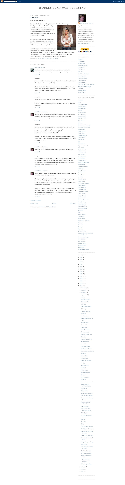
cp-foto (82, 297)
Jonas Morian (81, 173)
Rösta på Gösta (84, 322)
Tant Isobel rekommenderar (87, 382)
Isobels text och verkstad (62, 7)
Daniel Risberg (81, 131)
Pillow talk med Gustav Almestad (86, 84)
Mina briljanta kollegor (87, 393)
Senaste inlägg (34, 203)
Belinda (51, 41)
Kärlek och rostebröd (86, 360)
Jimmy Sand (81, 168)
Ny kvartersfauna (85, 377)
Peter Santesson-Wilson (84, 220)
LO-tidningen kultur (83, 191)
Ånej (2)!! (83, 421)
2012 (81, 269)
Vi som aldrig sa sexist (83, 249)
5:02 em (37, 74)
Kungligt (83, 363)
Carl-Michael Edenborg (84, 125)
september (84, 295)
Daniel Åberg (81, 133)
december (83, 288)
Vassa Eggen (81, 247)
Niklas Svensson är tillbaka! (85, 403)
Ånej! (82, 424)
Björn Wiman (81, 121)
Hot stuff (83, 375)
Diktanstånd (84, 327)
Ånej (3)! (83, 419)
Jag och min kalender (86, 453)
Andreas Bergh (81, 108)
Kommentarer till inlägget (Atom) (47, 207)
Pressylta (80, 229)
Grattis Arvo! (84, 391)
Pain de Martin (81, 82)
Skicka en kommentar (35, 200)
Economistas (81, 139)
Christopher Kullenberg (84, 127)
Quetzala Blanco (82, 231)
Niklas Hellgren (82, 214)
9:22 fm (37, 166)
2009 (81, 276)
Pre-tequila (80, 225)
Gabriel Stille (81, 148)
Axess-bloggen (81, 114)
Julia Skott (80, 177)
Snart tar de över (85, 365)
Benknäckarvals (82, 116)
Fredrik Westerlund (82, 65)
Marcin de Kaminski (83, 200)
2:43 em (37, 143)
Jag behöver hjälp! (85, 299)
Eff (79, 141)
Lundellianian (84, 316)
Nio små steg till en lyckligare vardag (86, 409)
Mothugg (80, 210)
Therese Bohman (82, 90)
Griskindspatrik (82, 152)
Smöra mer (83, 304)
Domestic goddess (85, 329)
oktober (83, 292)
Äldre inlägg (73, 203)
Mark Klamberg (82, 202)
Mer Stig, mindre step (86, 334)
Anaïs (79, 102)
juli (82, 469)
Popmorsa (80, 223)
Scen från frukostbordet (87, 395)
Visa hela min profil (84, 43)
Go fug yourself (82, 150)
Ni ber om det (84, 358)
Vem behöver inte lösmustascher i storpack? (85, 459)
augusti (83, 467)
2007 (81, 281)
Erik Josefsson (81, 143)
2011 (81, 271)
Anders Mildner (82, 106)
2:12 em (37, 107)
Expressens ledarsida (83, 146)
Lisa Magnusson (82, 76)
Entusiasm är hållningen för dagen (87, 432)
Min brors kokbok (82, 208)
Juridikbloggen (82, 179)
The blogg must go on (86, 339)
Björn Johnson (81, 119)
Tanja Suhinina (82, 239)
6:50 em (37, 93)
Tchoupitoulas (81, 241)
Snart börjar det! (85, 301)
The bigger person (85, 346)
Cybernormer (81, 61)
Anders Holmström (82, 104)
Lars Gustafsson (82, 185)
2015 (81, 262)
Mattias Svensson (82, 206)
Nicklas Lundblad (82, 78)
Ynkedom (83, 353)
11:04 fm (37, 196)
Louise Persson (81, 193)
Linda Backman (82, 187)
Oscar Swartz (81, 216)
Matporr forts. (84, 356)
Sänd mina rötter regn (83, 237)
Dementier (83, 337)
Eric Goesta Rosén (39, 67)
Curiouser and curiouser (87, 426)
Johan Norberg (81, 171)
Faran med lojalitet (85, 372)
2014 (81, 264)
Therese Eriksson (82, 243)
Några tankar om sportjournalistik (86, 385)
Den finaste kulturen (86, 348)
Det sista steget (84, 406)
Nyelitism (83, 379)
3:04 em (37, 152)
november (84, 290)
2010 (81, 274)
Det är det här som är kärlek (87, 351)
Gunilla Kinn (81, 158)
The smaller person (85, 311)
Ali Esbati (80, 100)
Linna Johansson (82, 189)
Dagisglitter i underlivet (87, 435)
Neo (79, 212)
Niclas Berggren (82, 80)
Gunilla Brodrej (82, 156)
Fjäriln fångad (84, 370)
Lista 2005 (83, 344)
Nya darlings (84, 444)
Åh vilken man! (85, 341)
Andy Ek (80, 110)
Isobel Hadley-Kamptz (44, 58)
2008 (81, 278)
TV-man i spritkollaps (86, 464)
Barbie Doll (84, 325)
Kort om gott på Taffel (83, 183)
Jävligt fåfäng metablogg (87, 442)
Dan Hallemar (81, 129)
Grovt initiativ (81, 154)
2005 (81, 286)
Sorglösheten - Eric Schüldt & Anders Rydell (85, 234)
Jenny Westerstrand (83, 166)
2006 (81, 283)
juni (82, 471)
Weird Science (81, 92)
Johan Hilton (81, 67)
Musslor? (83, 367)
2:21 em (37, 120)
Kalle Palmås (81, 72)
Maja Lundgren (82, 198)
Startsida (54, 203)
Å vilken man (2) (85, 332)
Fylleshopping (84, 309)
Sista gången (84, 413)
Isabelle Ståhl (81, 164)
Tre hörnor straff (82, 245)
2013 (81, 266)
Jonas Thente (81, 70)
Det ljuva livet (81, 137)
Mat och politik (82, 204)
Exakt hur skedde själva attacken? (87, 447)
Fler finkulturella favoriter (87, 429)
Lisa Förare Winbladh (83, 74)
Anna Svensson (82, 112)
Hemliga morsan (82, 160)
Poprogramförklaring (86, 455)
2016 (81, 259)
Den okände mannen (86, 306)
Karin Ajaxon (81, 181)
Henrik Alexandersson (83, 162)
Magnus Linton (82, 195)
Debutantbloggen (82, 135)
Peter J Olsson (81, 218)
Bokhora (80, 123)
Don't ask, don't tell (86, 451)
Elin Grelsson (81, 63)
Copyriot (80, 59)
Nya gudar (83, 313)
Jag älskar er (84, 388)
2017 (81, 257)
